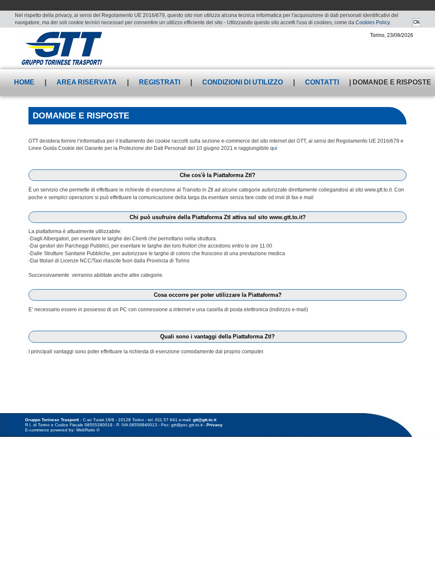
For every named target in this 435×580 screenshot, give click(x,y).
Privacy (214, 424)
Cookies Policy (373, 22)
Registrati (159, 82)
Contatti (322, 82)
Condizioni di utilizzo (242, 82)
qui (273, 148)
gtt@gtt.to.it (204, 419)
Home (24, 82)
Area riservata (86, 82)
